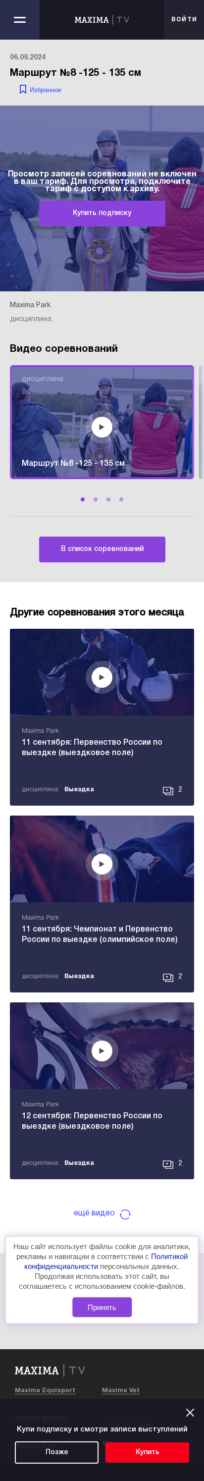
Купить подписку (102, 213)
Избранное (45, 90)
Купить (147, 1452)
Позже (57, 1452)
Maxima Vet (121, 1391)
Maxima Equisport (45, 1391)
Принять (102, 1307)
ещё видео (94, 1213)
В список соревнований (102, 549)
